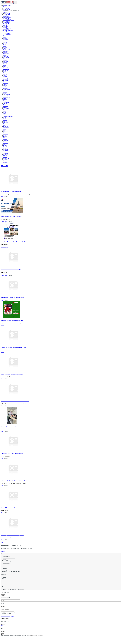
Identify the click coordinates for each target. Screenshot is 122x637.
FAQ (4, 559)
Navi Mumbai (6, 49)
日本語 (8, 30)
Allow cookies (34, 635)
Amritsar (5, 86)
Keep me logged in (6, 613)
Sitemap (5, 570)
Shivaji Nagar (6, 97)
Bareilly (5, 121)
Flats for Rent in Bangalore (9, 558)
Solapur (5, 98)
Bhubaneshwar (6, 118)
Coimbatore (6, 53)
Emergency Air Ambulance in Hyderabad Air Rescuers (11, 216)
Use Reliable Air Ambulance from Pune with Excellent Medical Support (15, 401)
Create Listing (6, 13)
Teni (4, 90)
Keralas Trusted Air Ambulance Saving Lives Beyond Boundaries (14, 241)
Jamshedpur (6, 69)
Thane (4, 75)
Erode (4, 148)
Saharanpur (5, 162)
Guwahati (5, 106)
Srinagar (5, 99)
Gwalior (5, 107)
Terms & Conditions (7, 561)
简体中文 (8, 28)
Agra (4, 65)
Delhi (4, 37)
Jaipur (4, 48)
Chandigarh (6, 102)
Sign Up (8, 9)
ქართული (9, 34)
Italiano (8, 22)
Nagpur (5, 52)
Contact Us (5, 568)
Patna (4, 58)
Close (2, 634)
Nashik (5, 71)
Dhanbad (5, 81)
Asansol (5, 159)
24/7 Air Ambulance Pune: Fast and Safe (8, 507)
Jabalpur (5, 92)
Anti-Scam (5, 560)
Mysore (5, 109)
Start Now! (3, 551)
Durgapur (5, 150)
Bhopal (5, 60)
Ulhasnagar (5, 153)
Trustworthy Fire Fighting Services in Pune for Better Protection (13, 347)
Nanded (5, 141)
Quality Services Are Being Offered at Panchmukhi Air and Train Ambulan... (16, 480)
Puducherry (6, 127)
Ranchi (5, 85)
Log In (7, 8)
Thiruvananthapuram (8, 116)
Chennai (5, 42)
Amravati (5, 134)
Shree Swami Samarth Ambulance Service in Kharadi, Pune (12, 297)
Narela (4, 113)
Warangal (5, 140)
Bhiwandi (5, 123)
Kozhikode (5, 143)
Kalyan (5, 74)
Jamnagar (5, 160)
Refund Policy (6, 556)
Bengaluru (5, 38)
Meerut (5, 76)
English (8, 14)
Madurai (5, 62)
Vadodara (5, 56)
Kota (4, 117)
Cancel (6, 618)
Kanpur (5, 47)
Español (8, 17)
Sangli (4, 135)
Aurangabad (6, 95)
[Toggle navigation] (15, 2)
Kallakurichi (6, 57)
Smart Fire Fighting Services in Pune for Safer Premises (12, 374)
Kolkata (5, 43)
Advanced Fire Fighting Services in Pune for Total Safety (12, 320)
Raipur (4, 125)
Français (8, 15)
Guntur (5, 145)
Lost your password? (5, 616)
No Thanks (40, 635)
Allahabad (5, 88)
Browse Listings (7, 5)
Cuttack (5, 136)
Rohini (4, 111)
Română (8, 33)
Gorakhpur (5, 70)
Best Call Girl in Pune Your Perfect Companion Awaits (11, 191)
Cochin (5, 132)
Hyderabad (5, 39)
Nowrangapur (6, 78)
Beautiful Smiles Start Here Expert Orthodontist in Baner (12, 453)
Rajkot (4, 66)
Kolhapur (5, 154)
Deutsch (8, 21)
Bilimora (5, 157)
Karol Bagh (6, 158)
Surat (4, 44)
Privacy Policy (6, 563)
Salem (4, 104)
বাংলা (7, 27)
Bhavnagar (5, 131)
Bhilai (4, 129)
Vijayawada (6, 108)
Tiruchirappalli (6, 94)
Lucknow (5, 51)
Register (5, 578)
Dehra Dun (5, 146)
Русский (8, 24)
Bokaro (5, 139)
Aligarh (5, 120)
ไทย (7, 31)
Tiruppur (5, 100)
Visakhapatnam (6, 89)
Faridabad (5, 79)
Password (3, 610)
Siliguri (5, 155)
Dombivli (5, 83)
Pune (4, 46)
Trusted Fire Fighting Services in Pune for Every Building (12, 535)
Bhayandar (5, 149)
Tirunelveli (5, 63)
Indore (4, 55)
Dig (1, 428)
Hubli (4, 112)
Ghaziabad (5, 80)
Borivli (4, 130)
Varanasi (5, 84)
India (2, 625)
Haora (4, 93)
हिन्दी (7, 26)
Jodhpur (5, 103)
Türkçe (7, 23)
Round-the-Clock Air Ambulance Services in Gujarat (11, 269)
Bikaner (5, 137)
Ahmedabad (6, 41)
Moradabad (5, 122)
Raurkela (5, 144)
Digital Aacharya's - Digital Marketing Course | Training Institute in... (14, 426)
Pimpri (4, 72)
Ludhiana (5, 61)
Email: (2, 608)
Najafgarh (5, 67)
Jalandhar (5, 115)
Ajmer (4, 152)
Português (8, 19)
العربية (7, 18)
